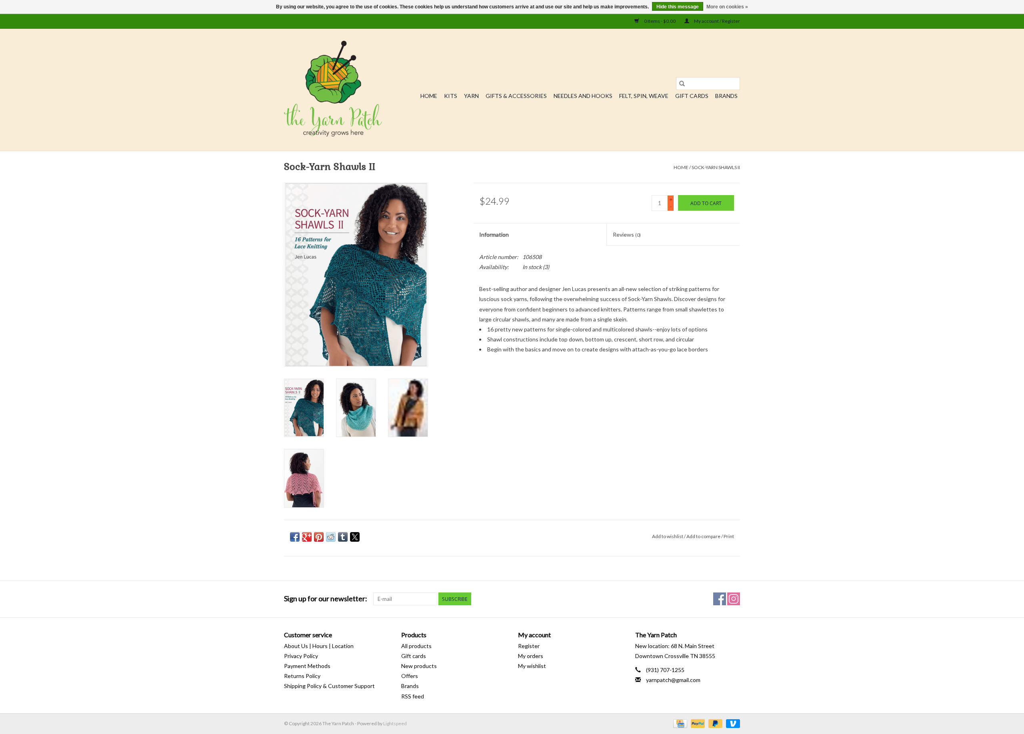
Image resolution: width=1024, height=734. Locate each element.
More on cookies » (727, 7)
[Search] (682, 83)
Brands (726, 95)
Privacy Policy (301, 655)
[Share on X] (355, 537)
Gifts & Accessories (516, 95)
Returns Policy (302, 675)
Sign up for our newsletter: (325, 598)
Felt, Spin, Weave (643, 95)
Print (729, 536)
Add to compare (703, 536)
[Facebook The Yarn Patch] (719, 598)
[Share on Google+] (307, 537)
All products (416, 645)
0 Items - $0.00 (659, 21)
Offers (409, 675)
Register (529, 645)
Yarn (471, 95)
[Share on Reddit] (331, 537)
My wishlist (532, 665)
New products (419, 665)
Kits (450, 95)
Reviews (627, 234)
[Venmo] (731, 723)
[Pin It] (319, 537)
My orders (530, 655)
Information (494, 234)
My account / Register (716, 21)
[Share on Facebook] (295, 537)
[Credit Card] (679, 723)
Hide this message (677, 7)
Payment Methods (307, 665)
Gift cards (691, 95)
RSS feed (412, 696)
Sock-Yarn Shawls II (716, 167)
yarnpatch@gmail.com (673, 679)
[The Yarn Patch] (333, 90)
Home (428, 95)
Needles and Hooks (583, 95)
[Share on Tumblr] (343, 537)
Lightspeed (395, 723)
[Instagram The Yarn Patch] (733, 598)
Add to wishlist (668, 536)
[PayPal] (697, 723)
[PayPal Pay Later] (714, 723)
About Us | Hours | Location (319, 645)
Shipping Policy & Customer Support (329, 685)
